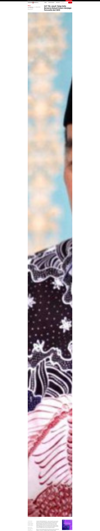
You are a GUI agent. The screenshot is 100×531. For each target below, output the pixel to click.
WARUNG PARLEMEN (51, 2)
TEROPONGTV (58, 2)
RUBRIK (45, 2)
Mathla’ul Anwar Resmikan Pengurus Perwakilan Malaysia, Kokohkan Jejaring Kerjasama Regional (30, 524)
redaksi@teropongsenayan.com (32, 0)
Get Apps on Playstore (68, 0)
